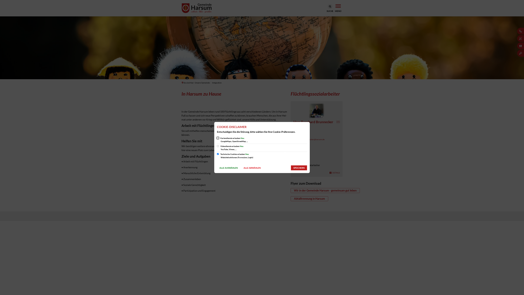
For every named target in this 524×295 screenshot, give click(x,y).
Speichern (299, 168)
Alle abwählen (252, 168)
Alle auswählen (228, 168)
